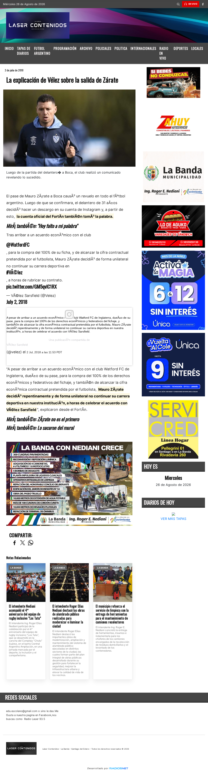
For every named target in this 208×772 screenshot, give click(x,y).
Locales (197, 48)
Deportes (181, 48)
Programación (65, 48)
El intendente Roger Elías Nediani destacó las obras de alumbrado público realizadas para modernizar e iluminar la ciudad (68, 616)
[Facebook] (202, 4)
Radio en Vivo (163, 53)
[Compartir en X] (23, 543)
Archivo (86, 48)
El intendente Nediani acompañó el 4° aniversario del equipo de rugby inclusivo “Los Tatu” (25, 612)
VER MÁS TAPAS (173, 519)
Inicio (9, 48)
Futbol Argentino (42, 51)
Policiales (103, 48)
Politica (121, 48)
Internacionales (143, 48)
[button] (178, 4)
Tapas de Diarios (23, 51)
